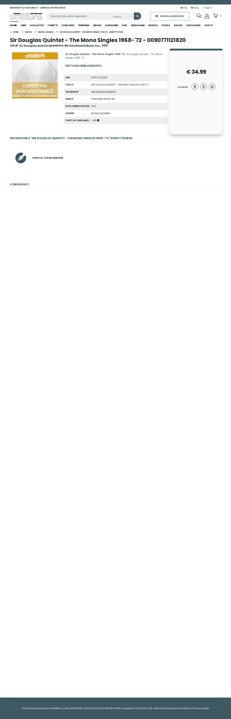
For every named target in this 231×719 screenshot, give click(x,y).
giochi (178, 25)
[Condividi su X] (203, 86)
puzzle (166, 25)
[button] (217, 15)
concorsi (68, 25)
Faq (185, 7)
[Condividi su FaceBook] (194, 86)
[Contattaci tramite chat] (199, 16)
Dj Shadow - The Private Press (115, 655)
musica (153, 25)
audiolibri (111, 25)
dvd (124, 25)
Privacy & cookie (201, 708)
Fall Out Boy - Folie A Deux (115, 572)
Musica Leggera (100, 113)
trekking (84, 25)
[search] (137, 16)
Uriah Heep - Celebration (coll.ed (115, 489)
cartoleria (193, 25)
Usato (208, 25)
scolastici (37, 25)
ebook (97, 25)
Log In (208, 7)
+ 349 (94, 120)
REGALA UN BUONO (172, 16)
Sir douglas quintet (34, 45)
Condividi (182, 87)
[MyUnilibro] (207, 16)
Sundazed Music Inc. (103, 98)
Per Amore (115, 323)
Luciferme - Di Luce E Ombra (115, 406)
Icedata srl (186, 708)
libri (23, 25)
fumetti (53, 25)
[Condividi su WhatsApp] (212, 86)
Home (13, 25)
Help (196, 7)
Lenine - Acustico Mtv (115, 240)
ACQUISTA (117, 266)
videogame (138, 25)
